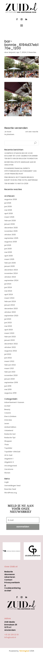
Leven (6, 423)
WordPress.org (10, 492)
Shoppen (8, 441)
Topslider (8, 448)
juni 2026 (8, 206)
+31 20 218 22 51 (11, 634)
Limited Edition (10, 427)
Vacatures (8, 469)
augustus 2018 (10, 393)
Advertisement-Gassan (14, 402)
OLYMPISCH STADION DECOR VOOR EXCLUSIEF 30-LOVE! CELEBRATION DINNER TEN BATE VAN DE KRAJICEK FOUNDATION (21, 156)
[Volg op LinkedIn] (26, 19)
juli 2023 (7, 319)
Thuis (6, 444)
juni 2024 (8, 287)
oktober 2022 (10, 347)
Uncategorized (10, 466)
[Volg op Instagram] (21, 19)
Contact (8, 579)
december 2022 (11, 344)
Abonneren (9, 574)
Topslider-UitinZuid (12, 451)
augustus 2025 (10, 242)
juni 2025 (8, 249)
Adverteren (9, 577)
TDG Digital (24, 651)
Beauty (7, 409)
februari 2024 (10, 301)
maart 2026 (9, 217)
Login (6, 482)
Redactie (8, 571)
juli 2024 (7, 284)
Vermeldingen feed (12, 485)
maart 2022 (9, 361)
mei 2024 (8, 291)
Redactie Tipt (9, 437)
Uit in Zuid (8, 455)
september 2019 (11, 382)
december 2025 (11, 227)
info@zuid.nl (10, 637)
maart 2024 (9, 298)
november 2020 (11, 375)
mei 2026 (8, 210)
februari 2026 (10, 220)
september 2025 (11, 238)
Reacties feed (10, 489)
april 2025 (8, 256)
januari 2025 (9, 266)
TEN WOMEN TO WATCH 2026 (16, 183)
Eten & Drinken (10, 416)
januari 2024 (9, 305)
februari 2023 (10, 337)
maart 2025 (9, 259)
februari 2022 (10, 365)
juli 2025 (7, 245)
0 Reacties (31, 52)
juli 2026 (7, 203)
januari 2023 (9, 340)
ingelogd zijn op (18, 132)
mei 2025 (8, 252)
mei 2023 (8, 326)
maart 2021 (9, 368)
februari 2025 (10, 263)
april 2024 (8, 294)
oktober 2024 (10, 277)
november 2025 (11, 231)
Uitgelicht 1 (8, 459)
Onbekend (8, 430)
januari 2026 (9, 224)
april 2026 (8, 213)
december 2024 (11, 270)
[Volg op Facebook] (17, 19)
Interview (8, 420)
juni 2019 (7, 386)
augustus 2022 (10, 351)
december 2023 (11, 308)
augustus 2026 (10, 199)
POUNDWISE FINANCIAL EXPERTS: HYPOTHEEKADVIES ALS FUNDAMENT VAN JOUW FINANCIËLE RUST (20, 171)
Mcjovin (12, 52)
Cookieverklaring (12, 588)
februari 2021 (9, 372)
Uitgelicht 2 (9, 462)
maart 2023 (9, 333)
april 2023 (8, 330)
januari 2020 (9, 379)
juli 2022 (7, 354)
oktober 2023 (10, 312)
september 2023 (11, 315)
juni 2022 (8, 358)
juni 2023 (8, 322)
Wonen (7, 473)
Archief (7, 406)
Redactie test (10, 434)
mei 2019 (7, 389)
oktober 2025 (10, 234)
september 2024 (11, 280)
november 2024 (11, 273)
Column (7, 413)
